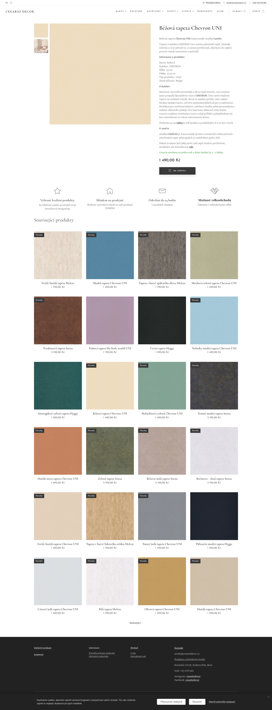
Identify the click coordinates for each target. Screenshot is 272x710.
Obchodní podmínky (98, 656)
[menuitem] (121, 11)
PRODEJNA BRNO (213, 2)
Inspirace (38, 654)
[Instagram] (11, 2)
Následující (135, 623)
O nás (133, 653)
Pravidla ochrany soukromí (102, 653)
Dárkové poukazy (42, 648)
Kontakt (178, 648)
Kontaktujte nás (138, 656)
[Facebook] (6, 2)
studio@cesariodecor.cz (236, 2)
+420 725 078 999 (259, 2)
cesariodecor (193, 676)
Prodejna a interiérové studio (189, 659)
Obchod (134, 648)
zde (191, 147)
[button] (239, 11)
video (180, 122)
